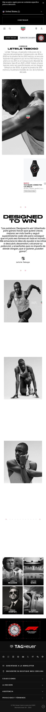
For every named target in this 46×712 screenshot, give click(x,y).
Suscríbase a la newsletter (20, 666)
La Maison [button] (7, 685)
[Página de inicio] (23, 28)
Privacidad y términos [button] (14, 698)
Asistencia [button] (7, 691)
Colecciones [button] (9, 679)
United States (11, 12)
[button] (42, 29)
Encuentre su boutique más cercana (24, 671)
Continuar (31, 20)
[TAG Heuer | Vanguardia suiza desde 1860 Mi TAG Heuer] (23, 646)
